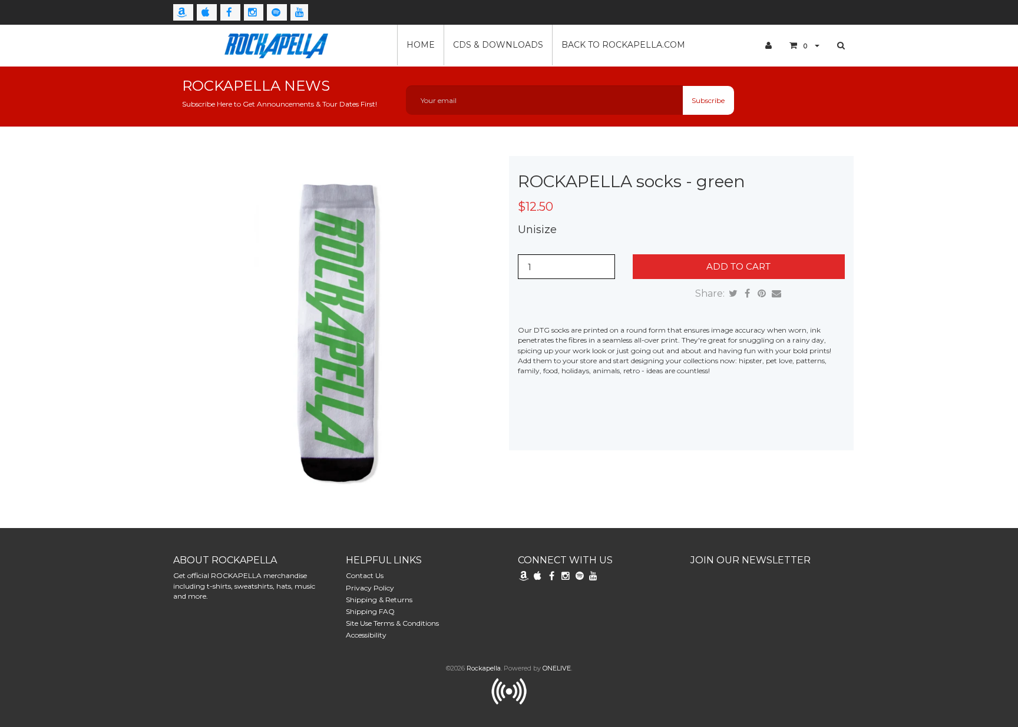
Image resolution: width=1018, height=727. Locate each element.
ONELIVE (557, 668)
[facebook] (230, 12)
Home (420, 44)
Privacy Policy (370, 587)
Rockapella (484, 668)
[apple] (207, 12)
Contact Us (365, 575)
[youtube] (299, 12)
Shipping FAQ (370, 611)
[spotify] (277, 12)
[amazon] (183, 12)
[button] (804, 46)
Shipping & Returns (379, 599)
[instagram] (254, 12)
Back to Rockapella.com (623, 44)
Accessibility (366, 634)
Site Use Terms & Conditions (392, 623)
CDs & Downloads (498, 44)
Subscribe (708, 100)
